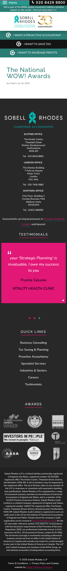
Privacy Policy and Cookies (45, 563)
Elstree (48, 219)
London (26, 224)
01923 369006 (35, 210)
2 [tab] (34, 318)
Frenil (12, 83)
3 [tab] (39, 318)
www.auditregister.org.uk (44, 520)
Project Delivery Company (39, 567)
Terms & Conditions (18, 563)
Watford (59, 219)
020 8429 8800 (35, 156)
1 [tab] (29, 318)
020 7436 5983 (35, 184)
